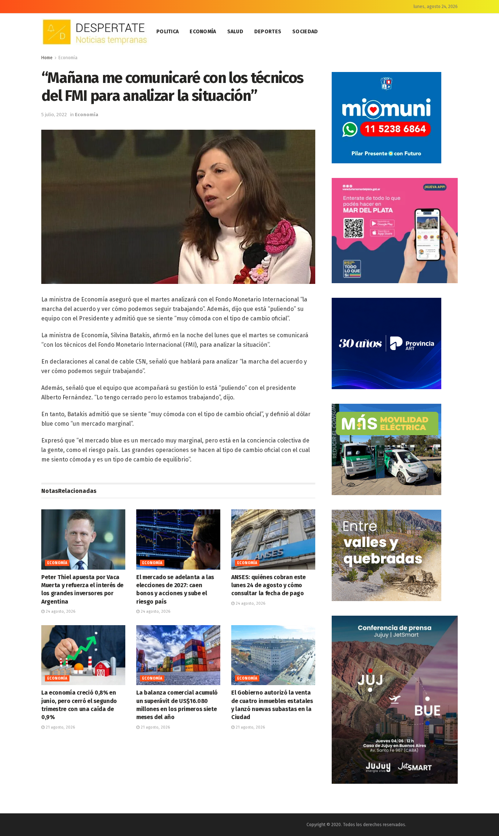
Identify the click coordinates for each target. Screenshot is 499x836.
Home (47, 57)
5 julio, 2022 (54, 114)
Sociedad (305, 31)
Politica (167, 31)
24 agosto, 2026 (60, 611)
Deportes (267, 31)
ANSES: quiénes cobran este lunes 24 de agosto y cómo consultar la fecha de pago (268, 585)
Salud (235, 31)
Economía (203, 31)
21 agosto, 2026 (60, 727)
